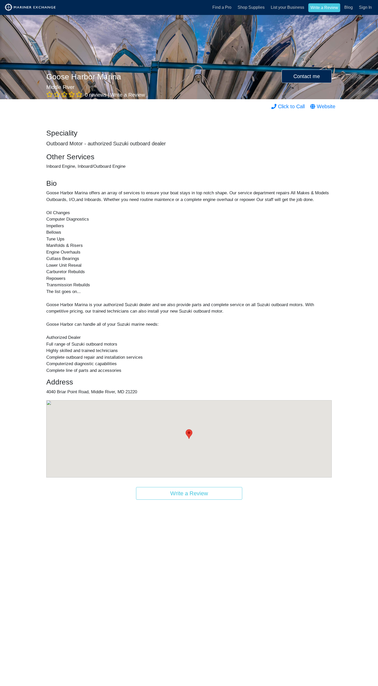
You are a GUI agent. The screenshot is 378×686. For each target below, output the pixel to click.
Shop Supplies (251, 7)
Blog (348, 7)
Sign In (365, 7)
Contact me (306, 76)
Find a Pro (221, 7)
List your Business (287, 7)
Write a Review (324, 7)
